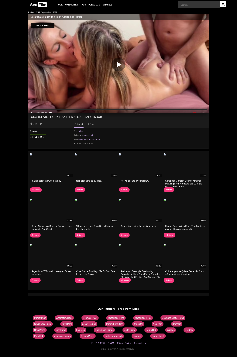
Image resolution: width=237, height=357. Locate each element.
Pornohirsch (40, 318)
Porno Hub (151, 330)
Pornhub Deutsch (114, 324)
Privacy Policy (124, 343)
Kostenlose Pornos (104, 330)
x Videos (189, 330)
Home (55, 5)
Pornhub (137, 336)
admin (81, 131)
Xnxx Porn (67, 324)
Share (92, 124)
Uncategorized (87, 135)
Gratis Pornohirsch (114, 336)
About (80, 124)
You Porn (157, 324)
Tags (78, 5)
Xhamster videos (64, 318)
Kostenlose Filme (143, 318)
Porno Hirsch (158, 336)
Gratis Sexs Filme (42, 324)
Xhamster (138, 324)
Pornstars (90, 5)
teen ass (96, 139)
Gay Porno (61, 330)
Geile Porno (130, 330)
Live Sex (80, 330)
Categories (67, 5)
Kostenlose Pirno (116, 318)
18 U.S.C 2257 (98, 343)
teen (91, 139)
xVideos (171, 330)
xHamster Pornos (62, 336)
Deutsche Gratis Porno (173, 318)
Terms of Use (140, 343)
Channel (103, 5)
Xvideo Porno (87, 336)
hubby (80, 139)
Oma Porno (39, 330)
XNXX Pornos (89, 324)
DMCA (111, 343)
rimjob (86, 139)
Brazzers (176, 324)
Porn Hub (38, 336)
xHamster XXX (90, 318)
